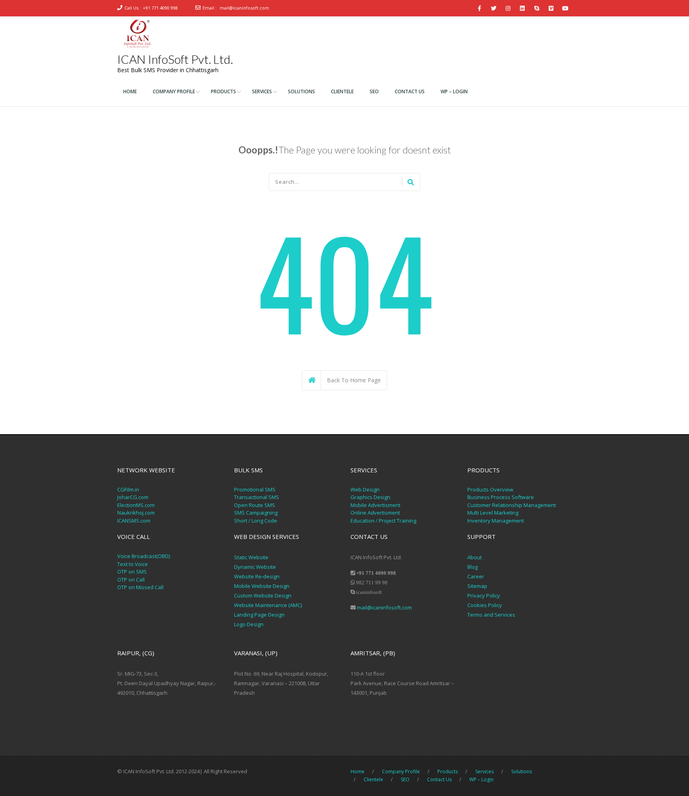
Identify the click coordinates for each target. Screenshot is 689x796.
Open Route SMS (254, 505)
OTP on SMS (132, 571)
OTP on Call (131, 579)
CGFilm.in (128, 489)
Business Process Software (500, 497)
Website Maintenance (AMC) (268, 605)
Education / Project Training (383, 520)
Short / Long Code (255, 520)
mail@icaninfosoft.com (244, 8)
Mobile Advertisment (375, 505)
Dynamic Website (255, 566)
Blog (472, 566)
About (474, 557)
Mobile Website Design (261, 586)
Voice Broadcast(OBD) (143, 556)
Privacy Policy (484, 595)
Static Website (251, 557)
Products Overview (490, 489)
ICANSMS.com (133, 520)
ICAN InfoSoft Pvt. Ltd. (175, 59)
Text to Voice (132, 564)
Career (475, 576)
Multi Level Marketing (492, 512)
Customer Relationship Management (511, 505)
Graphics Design (370, 497)
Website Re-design (257, 576)
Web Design (365, 489)
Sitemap (477, 586)
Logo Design (249, 624)
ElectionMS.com (136, 505)
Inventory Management (495, 520)
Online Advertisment (375, 512)
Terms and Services (491, 614)
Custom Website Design (262, 595)
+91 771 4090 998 (160, 8)
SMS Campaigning (256, 512)
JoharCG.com (132, 497)
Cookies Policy (484, 605)
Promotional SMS (255, 489)
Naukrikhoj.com (136, 512)
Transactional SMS (256, 497)
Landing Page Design (259, 614)
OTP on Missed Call (140, 587)
